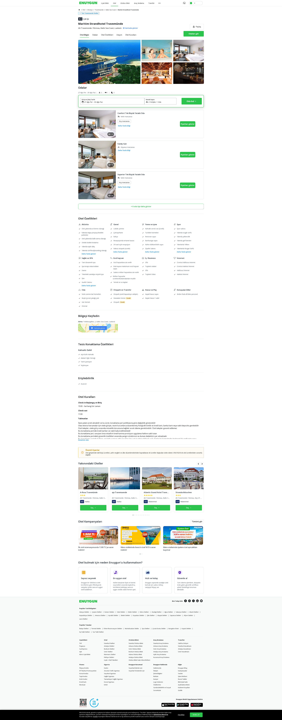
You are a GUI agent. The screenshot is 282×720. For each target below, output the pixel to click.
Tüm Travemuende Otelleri (89, 13)
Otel (105, 640)
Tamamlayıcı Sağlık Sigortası (113, 679)
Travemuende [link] (99, 10)
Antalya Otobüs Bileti (136, 657)
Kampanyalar (182, 671)
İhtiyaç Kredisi (84, 668)
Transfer (181, 640)
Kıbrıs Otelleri (144, 612)
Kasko (106, 668)
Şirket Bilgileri (157, 673)
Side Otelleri (121, 612)
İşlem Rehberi (182, 676)
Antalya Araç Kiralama (160, 652)
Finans (81, 665)
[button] (141, 62)
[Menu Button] (159, 3)
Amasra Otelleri (100, 615)
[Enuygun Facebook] (185, 601)
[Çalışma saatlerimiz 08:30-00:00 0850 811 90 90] (184, 2)
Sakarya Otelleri (181, 612)
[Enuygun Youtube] (201, 601)
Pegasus (82, 646)
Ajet (80, 652)
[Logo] (88, 3)
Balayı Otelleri (84, 629)
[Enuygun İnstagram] (189, 601)
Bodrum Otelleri (109, 649)
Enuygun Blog (182, 668)
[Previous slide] (82, 123)
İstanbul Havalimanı (184, 646)
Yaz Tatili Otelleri (98, 632)
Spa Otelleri (146, 629)
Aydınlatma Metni (184, 685)
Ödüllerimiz (157, 685)
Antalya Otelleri (109, 646)
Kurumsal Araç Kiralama (161, 657)
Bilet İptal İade (183, 682)
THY (80, 643)
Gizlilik (180, 690)
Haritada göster (99, 328)
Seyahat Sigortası (110, 673)
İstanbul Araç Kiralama (160, 643)
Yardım (180, 673)
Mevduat (82, 685)
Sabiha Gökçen (183, 643)
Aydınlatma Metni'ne (161, 714)
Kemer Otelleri (109, 612)
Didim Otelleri (132, 612)
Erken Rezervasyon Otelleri (113, 629)
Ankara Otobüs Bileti (135, 646)
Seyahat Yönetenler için (137, 671)
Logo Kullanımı (158, 682)
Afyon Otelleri (188, 615)
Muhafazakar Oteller (132, 629)
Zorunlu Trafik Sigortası (112, 671)
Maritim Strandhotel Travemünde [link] (128, 10)
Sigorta (107, 665)
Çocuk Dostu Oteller (159, 629)
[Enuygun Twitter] (193, 601)
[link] (79, 10)
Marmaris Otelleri (110, 654)
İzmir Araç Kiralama (159, 649)
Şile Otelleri (151, 615)
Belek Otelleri (125, 615)
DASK (106, 685)
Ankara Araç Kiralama (160, 646)
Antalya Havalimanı (184, 649)
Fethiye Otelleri (109, 657)
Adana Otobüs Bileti (135, 654)
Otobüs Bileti (134, 640)
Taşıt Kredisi (83, 676)
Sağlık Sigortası (109, 676)
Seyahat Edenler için (135, 668)
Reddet (95, 716)
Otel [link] (83, 10)
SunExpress (83, 649)
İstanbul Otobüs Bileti (136, 643)
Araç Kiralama (158, 640)
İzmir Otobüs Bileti (135, 649)
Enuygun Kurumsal (135, 665)
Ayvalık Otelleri (113, 615)
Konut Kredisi (83, 673)
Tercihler (181, 715)
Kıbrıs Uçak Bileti (84, 654)
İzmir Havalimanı (183, 652)
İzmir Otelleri (108, 652)
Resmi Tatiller (182, 679)
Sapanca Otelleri (175, 615)
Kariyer (155, 679)
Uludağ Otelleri (156, 612)
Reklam (155, 676)
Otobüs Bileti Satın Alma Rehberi (139, 660)
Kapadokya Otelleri (85, 615)
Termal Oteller (96, 629)
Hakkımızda (157, 668)
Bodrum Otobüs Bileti (136, 652)
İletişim (155, 671)
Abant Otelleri (194, 612)
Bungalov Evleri (174, 629)
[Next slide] (112, 123)
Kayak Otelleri (186, 629)
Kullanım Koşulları (184, 687)
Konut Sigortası (109, 682)
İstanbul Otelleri (109, 643)
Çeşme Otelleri (97, 612)
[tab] (84, 35)
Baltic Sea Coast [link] (111, 10)
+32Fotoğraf (190, 73)
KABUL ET (196, 715)
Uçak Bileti (83, 640)
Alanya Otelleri (84, 612)
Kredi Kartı (82, 682)
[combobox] (113, 102)
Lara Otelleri (83, 619)
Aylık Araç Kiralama (159, 654)
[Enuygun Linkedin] (197, 601)
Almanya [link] (90, 10)
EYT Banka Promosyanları (87, 671)
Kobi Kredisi (83, 679)
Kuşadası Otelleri (138, 615)
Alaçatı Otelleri (162, 615)
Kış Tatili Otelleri (84, 632)
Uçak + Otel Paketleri (111, 660)
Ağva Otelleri (168, 612)
